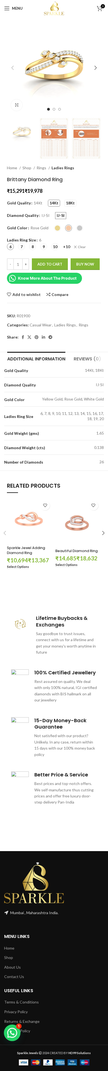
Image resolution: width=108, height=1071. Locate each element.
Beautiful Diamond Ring (76, 551)
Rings (42, 167)
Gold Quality (19, 203)
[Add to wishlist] (45, 505)
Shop (27, 167)
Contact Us (14, 976)
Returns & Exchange (22, 1021)
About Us (12, 967)
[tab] (36, 358)
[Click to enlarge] (16, 105)
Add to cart (49, 264)
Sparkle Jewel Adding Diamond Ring (26, 550)
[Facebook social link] (23, 337)
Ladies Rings (63, 167)
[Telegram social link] (50, 337)
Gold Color (17, 227)
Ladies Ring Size (21, 240)
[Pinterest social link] (36, 337)
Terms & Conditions (21, 1002)
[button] (12, 1033)
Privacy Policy (16, 1011)
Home (12, 167)
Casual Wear (41, 325)
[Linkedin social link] (43, 337)
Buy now (85, 264)
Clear (82, 247)
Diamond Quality (22, 215)
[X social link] (29, 337)
